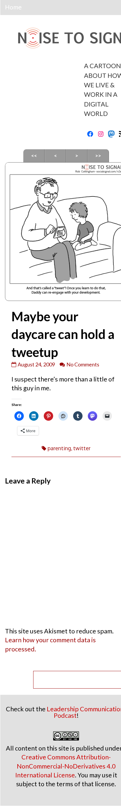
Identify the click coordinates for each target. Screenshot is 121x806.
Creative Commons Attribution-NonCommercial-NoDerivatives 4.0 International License (65, 766)
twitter (81, 448)
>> (98, 156)
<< (34, 156)
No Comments (82, 364)
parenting (59, 448)
